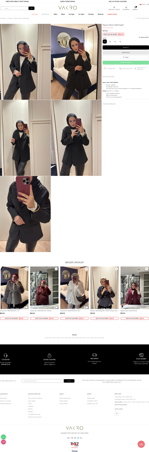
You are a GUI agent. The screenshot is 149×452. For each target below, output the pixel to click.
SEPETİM (30, 409)
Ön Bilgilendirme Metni (34, 414)
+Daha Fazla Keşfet (108, 27)
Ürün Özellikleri (108, 76)
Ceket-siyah (101, 337)
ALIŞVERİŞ (30, 406)
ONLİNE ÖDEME (63, 401)
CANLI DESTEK (32, 401)
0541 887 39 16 (5, 364)
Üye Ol (118, 9)
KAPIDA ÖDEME (63, 403)
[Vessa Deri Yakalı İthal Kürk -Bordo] (44, 288)
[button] (7, 308)
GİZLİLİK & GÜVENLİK (5, 401)
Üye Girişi (111, 9)
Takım (55, 14)
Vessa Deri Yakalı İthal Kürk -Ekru (70, 311)
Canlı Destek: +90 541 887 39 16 (123, 396)
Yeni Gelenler (46, 14)
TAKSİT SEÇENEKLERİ (64, 398)
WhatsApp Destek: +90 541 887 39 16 (125, 399)
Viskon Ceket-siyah (92, 337)
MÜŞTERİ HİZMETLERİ (5, 403)
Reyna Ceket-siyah (77, 337)
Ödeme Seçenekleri (109, 104)
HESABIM (30, 411)
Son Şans (35, 14)
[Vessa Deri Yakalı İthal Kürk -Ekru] (74, 288)
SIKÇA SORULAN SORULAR (35, 398)
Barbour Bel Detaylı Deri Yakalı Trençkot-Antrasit (104, 311)
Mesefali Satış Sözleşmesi (35, 417)
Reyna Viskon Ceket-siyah (64, 337)
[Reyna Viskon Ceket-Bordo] (135, 288)
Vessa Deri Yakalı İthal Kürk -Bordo (40, 311)
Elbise (63, 14)
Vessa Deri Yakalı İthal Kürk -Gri (9, 311)
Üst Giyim (81, 14)
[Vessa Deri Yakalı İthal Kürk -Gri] (14, 288)
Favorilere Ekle (26, 268)
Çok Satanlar (141, 444)
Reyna (46, 337)
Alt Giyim (91, 14)
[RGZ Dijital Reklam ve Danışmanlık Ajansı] (74, 445)
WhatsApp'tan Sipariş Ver (126, 62)
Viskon (84, 337)
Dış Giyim (71, 14)
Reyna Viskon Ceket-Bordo (129, 311)
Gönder (69, 381)
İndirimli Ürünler (112, 14)
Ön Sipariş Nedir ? (144, 37)
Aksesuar (101, 14)
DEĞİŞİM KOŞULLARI (92, 403)
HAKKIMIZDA (3, 398)
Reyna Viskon (52, 337)
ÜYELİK (30, 403)
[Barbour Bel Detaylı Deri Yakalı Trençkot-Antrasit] (104, 288)
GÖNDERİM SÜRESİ (92, 401)
